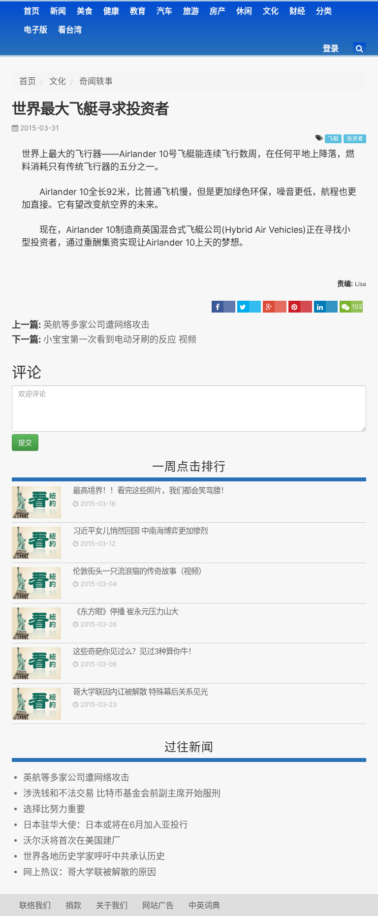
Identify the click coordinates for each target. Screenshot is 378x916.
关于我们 (111, 905)
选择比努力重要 (54, 809)
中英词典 (204, 905)
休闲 (244, 11)
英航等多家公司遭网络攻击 (96, 324)
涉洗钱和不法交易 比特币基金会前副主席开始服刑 (121, 793)
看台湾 (70, 29)
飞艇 (333, 138)
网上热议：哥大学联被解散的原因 (89, 872)
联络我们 (35, 905)
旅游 (191, 11)
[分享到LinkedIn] (326, 307)
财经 (297, 11)
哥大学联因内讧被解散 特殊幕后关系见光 (142, 691)
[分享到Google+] (274, 307)
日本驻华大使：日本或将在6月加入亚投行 (105, 825)
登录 (331, 48)
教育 (138, 11)
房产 (217, 11)
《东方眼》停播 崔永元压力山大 (125, 611)
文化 (271, 11)
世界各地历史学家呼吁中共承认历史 (94, 856)
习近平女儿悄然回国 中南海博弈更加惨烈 (140, 531)
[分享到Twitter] (249, 307)
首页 (31, 11)
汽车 (164, 11)
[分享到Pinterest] (300, 307)
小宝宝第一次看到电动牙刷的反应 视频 (119, 339)
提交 (25, 442)
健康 (111, 11)
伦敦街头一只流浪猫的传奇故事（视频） (139, 571)
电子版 (35, 29)
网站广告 (158, 905)
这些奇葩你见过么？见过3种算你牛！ (134, 651)
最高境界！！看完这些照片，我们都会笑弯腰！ (150, 490)
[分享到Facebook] (223, 307)
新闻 (58, 11)
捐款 (73, 905)
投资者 (355, 138)
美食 (85, 11)
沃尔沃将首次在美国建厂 (72, 840)
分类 (324, 11)
